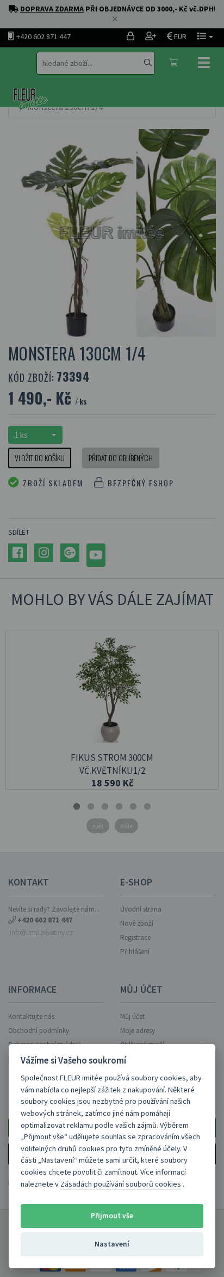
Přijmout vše (112, 1215)
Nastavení (112, 1244)
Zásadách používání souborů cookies (120, 1184)
